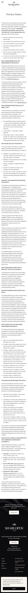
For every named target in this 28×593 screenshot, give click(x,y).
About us (3, 563)
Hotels (3, 561)
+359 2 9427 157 (16, 548)
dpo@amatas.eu (22, 102)
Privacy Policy (6, 584)
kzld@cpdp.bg (17, 463)
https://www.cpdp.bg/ (8, 473)
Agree (14, 588)
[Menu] (2, 2)
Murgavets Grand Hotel (19, 561)
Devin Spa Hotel (19, 571)
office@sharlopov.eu (13, 79)
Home (2, 558)
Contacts (3, 568)
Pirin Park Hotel (19, 558)
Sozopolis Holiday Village (19, 568)
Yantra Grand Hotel (20, 565)
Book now (14, 512)
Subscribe (14, 542)
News (2, 566)
